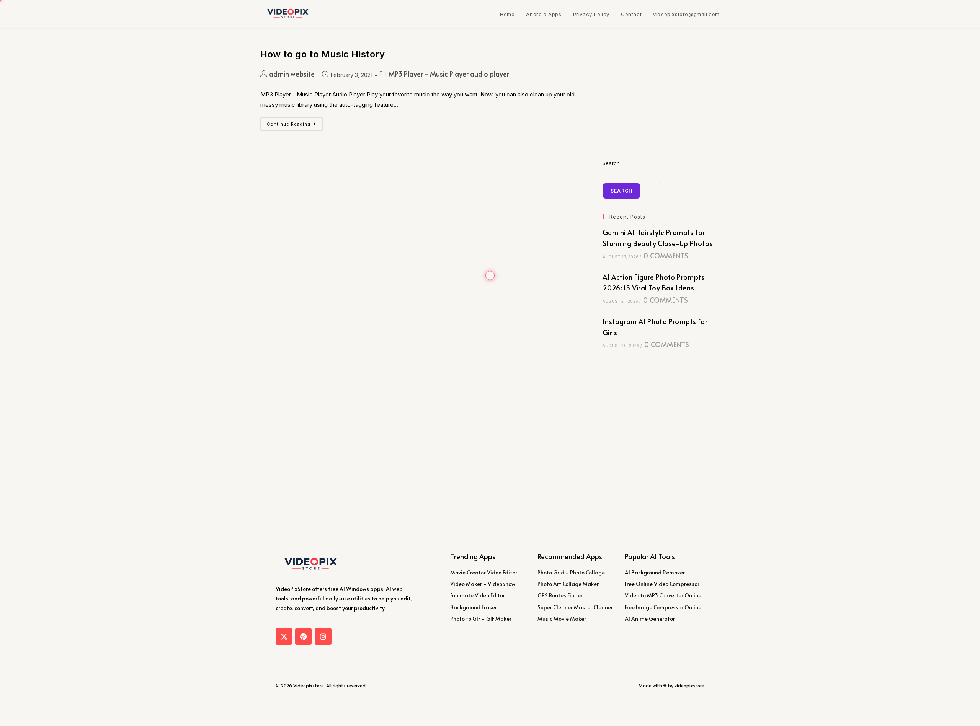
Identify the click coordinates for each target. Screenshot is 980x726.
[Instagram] (323, 636)
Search (611, 163)
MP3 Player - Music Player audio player (449, 73)
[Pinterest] (303, 636)
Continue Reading (295, 122)
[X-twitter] (284, 636)
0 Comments (666, 255)
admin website (292, 73)
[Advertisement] (661, 96)
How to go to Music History (322, 54)
